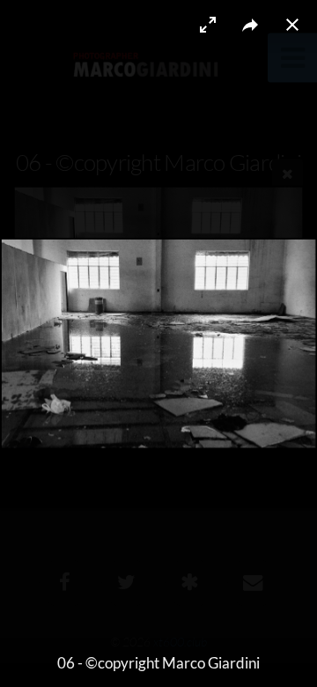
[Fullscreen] (208, 25)
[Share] (250, 25)
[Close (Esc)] (292, 25)
